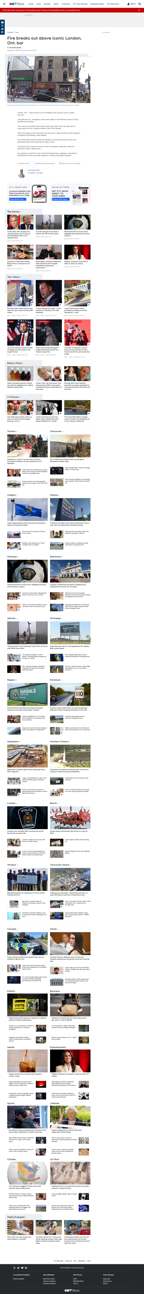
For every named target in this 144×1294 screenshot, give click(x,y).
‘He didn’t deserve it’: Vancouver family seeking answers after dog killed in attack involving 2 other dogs (49, 1240)
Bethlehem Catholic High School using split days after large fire (26, 771)
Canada (47, 4)
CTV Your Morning (80, 4)
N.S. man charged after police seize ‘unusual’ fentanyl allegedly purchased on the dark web (34, 978)
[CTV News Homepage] (16, 4)
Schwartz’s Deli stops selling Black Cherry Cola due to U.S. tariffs (18, 264)
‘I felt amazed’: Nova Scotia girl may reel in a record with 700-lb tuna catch (27, 647)
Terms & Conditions (49, 1281)
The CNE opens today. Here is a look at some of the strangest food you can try (19, 419)
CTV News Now (113, 4)
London (10, 32)
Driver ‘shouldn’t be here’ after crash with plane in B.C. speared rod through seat (77, 903)
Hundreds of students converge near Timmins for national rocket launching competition (69, 771)
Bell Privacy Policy (49, 1278)
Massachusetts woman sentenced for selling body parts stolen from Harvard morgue (77, 980)
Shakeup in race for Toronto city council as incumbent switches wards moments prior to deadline (24, 461)
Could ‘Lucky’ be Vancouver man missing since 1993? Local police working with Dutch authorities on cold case (49, 386)
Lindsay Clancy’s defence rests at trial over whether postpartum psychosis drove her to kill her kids (70, 959)
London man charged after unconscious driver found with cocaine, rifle (25, 832)
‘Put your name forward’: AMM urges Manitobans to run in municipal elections (77, 668)
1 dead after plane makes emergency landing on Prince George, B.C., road (75, 310)
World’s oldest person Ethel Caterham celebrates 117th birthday (67, 1131)
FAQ (75, 1260)
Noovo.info (106, 1278)
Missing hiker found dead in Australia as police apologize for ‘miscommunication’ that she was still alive (77, 386)
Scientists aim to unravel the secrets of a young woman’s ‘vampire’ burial (70, 1187)
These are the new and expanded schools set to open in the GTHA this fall (35, 483)
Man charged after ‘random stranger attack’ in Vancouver (77, 468)
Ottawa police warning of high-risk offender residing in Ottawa (77, 532)
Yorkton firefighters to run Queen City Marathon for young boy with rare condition (33, 718)
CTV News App (58, 1260)
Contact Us (68, 1260)
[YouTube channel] (22, 1268)
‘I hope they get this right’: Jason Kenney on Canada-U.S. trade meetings (48, 310)
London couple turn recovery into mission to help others (33, 840)
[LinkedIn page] (26, 1268)
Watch (55, 4)
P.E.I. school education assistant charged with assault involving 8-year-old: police (33, 668)
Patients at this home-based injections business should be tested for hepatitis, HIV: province (77, 594)
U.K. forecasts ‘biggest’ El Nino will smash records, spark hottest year (25, 1187)
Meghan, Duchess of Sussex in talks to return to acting (76, 263)
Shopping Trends (97, 4)
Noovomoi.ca (107, 1281)
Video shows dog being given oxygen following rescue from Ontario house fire (47, 350)
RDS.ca (105, 1283)
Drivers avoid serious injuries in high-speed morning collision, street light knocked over (34, 791)
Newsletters (81, 1260)
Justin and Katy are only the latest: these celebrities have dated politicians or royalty (47, 419)
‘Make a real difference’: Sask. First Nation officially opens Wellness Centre (34, 779)
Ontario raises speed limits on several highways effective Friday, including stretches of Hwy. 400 (68, 709)
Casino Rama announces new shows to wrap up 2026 (68, 832)
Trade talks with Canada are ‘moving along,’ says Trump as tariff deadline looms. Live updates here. (18, 235)
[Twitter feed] (14, 1268)
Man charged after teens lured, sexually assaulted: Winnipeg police (77, 655)
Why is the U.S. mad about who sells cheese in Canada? (19, 1238)
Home (31, 4)
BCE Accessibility (18, 1278)
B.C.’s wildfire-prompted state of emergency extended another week (67, 460)
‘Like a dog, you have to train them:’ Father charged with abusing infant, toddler (77, 969)
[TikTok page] (18, 1268)
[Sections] (4, 4)
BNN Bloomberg (78, 1281)
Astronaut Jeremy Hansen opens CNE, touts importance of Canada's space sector (34, 967)
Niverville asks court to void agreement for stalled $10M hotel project (69, 647)
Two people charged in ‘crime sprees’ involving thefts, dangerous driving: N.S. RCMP (34, 656)
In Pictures (66, 4)
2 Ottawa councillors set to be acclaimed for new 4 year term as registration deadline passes (69, 524)
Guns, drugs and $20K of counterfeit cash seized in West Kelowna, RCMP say (77, 481)
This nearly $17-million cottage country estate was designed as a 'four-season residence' (76, 419)
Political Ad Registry (49, 1283)
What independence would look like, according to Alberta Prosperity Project (26, 524)
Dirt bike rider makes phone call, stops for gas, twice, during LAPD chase (20, 310)
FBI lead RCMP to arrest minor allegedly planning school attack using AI (77, 234)
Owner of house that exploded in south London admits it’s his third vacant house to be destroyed (33, 853)
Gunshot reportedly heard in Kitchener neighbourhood (75, 717)
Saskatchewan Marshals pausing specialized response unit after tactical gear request (25, 709)
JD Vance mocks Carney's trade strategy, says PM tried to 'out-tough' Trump (20, 350)
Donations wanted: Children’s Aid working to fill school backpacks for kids (34, 914)
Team (89, 1260)
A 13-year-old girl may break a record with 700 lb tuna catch (47, 233)
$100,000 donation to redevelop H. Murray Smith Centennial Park (26, 894)
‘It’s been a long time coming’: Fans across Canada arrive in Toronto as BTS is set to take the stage (77, 351)
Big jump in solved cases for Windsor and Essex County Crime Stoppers (33, 903)
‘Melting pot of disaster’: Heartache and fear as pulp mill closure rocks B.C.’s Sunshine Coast (68, 894)
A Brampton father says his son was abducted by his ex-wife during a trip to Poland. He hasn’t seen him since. (77, 1240)
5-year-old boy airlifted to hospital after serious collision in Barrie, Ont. (25, 958)
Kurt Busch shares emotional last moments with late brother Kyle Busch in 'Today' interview (27, 1131)
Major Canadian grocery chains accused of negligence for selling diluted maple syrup (20, 385)
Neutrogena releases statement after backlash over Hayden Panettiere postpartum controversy (48, 265)
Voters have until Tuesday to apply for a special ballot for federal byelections (27, 1019)
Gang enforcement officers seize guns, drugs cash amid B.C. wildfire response (77, 914)
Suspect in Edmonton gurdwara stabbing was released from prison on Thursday (68, 586)
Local (38, 4)
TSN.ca (75, 1283)
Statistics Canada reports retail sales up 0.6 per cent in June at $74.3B (69, 1019)
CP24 (75, 1278)
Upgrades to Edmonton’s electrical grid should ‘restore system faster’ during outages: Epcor (77, 606)
